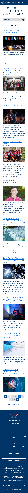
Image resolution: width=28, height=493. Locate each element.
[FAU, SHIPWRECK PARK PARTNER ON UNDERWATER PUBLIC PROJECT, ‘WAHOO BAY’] (14, 234)
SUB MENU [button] (7, 20)
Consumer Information (8, 485)
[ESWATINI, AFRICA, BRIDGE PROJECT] (14, 155)
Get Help (17, 485)
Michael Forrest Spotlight (13, 105)
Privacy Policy (8, 484)
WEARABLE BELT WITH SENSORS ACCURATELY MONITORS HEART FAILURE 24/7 (14, 372)
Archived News (14, 404)
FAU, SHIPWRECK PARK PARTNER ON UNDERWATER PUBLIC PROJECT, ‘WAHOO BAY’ (14, 220)
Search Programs (14, 453)
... (12, 397)
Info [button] (14, 437)
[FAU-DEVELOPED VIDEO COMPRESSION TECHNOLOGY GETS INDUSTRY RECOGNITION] (14, 272)
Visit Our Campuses (14, 460)
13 (16, 397)
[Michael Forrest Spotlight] (14, 117)
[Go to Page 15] (17, 399)
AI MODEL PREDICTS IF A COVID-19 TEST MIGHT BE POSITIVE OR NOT (12, 335)
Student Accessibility (10, 487)
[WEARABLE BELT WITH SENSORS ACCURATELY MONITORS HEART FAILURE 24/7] (14, 385)
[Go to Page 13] (5, 396)
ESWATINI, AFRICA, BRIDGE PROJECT (12, 143)
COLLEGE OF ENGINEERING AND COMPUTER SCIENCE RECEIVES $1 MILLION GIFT (13, 299)
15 (22, 397)
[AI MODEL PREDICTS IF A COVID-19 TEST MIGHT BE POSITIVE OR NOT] (14, 349)
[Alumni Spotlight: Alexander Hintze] (14, 194)
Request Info (14, 457)
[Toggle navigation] (25, 2)
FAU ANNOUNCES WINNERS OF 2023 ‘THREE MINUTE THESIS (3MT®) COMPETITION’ (14, 71)
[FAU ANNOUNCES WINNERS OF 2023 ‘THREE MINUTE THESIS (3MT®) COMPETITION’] (14, 84)
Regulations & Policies (17, 484)
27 (14, 400)
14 (19, 397)
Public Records (19, 487)
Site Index (22, 485)
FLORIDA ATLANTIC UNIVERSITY (15, 2)
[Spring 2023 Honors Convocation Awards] (14, 44)
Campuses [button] (14, 430)
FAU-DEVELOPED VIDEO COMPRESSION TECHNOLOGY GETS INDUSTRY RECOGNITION (14, 259)
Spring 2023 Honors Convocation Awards (12, 31)
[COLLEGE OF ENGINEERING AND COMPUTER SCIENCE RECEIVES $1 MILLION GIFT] (14, 312)
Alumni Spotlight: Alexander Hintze (10, 181)
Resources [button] (14, 433)
